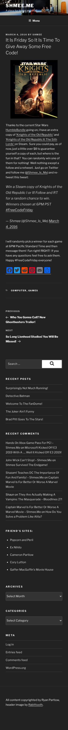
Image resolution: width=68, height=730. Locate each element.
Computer (19, 290)
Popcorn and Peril (21, 540)
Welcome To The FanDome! (24, 403)
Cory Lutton (18, 562)
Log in (10, 644)
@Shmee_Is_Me (36, 172)
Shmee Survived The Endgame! (27, 465)
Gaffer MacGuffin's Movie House (31, 569)
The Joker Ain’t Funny (20, 411)
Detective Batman (18, 396)
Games (33, 290)
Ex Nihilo (16, 547)
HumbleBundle (16, 130)
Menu (36, 20)
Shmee (37, 34)
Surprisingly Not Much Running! (27, 388)
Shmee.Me (20, 5)
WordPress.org (16, 668)
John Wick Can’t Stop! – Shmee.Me (29, 460)
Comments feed (17, 660)
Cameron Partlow (21, 555)
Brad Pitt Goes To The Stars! (24, 419)
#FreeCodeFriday (19, 210)
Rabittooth (35, 704)
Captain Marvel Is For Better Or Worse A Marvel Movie (32, 482)
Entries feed (14, 652)
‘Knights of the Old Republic (34, 134)
